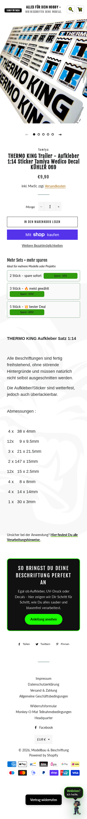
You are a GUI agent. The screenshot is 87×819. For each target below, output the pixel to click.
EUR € (41, 739)
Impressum (44, 678)
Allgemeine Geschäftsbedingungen (43, 696)
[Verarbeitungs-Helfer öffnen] (77, 807)
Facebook (45, 727)
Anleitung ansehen (43, 619)
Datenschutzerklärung (43, 684)
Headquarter (44, 718)
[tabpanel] (43, 70)
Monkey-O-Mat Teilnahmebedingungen (43, 712)
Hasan (53, 792)
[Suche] (71, 9)
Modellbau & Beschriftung (50, 750)
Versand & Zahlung (43, 690)
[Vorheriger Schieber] (27, 134)
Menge (30, 207)
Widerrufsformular (43, 706)
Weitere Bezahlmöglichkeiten (42, 245)
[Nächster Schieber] (60, 134)
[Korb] (80, 9)
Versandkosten (55, 186)
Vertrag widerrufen (43, 800)
